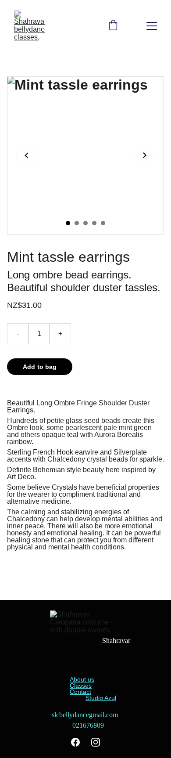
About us (82, 679)
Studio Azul (101, 697)
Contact (80, 691)
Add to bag (40, 366)
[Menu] (151, 26)
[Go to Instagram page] (95, 742)
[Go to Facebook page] (75, 742)
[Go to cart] (113, 25)
